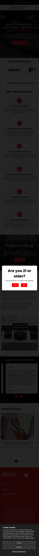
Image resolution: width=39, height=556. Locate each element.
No (24, 285)
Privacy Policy (29, 538)
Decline (19, 547)
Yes (15, 285)
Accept (19, 543)
